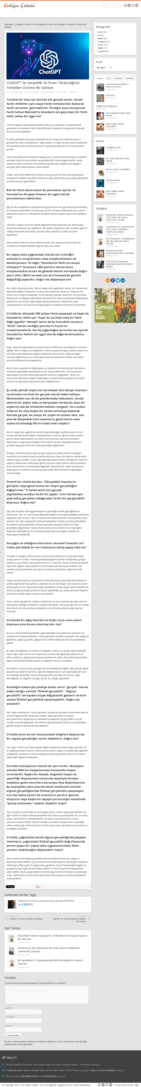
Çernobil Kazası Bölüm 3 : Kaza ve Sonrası (118, 85)
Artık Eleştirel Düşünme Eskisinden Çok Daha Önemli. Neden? (119, 264)
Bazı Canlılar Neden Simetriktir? (115, 125)
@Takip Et (9, 1057)
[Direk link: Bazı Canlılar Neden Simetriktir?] (100, 130)
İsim (7, 1008)
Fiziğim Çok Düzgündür (106, 106)
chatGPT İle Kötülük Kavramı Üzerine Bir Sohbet (69, 919)
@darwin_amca (15, 1070)
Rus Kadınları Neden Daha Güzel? (118, 114)
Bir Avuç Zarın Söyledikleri (118, 169)
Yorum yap (61, 92)
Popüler (100, 78)
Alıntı (100, 32)
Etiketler (129, 78)
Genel (100, 44)
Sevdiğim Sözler (113, 147)
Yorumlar (118, 78)
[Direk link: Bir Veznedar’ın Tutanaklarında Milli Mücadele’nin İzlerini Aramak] (11, 966)
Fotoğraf (19, 24)
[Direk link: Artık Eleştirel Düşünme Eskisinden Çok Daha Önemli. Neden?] (100, 267)
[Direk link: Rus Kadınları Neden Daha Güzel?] (100, 119)
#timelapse (26, 1076)
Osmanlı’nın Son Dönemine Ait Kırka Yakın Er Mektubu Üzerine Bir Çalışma (120, 229)
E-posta (9, 1016)
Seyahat (101, 51)
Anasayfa (8, 24)
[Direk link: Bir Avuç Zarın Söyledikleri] (100, 175)
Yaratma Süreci (113, 180)
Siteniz (8, 1025)
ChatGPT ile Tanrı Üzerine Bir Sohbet (26, 917)
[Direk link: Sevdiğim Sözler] (100, 153)
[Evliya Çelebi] (19, 7)
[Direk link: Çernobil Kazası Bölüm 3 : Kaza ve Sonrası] (100, 90)
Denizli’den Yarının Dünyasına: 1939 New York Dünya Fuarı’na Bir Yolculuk (120, 217)
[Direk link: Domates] (100, 101)
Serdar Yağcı (17, 92)
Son (108, 78)
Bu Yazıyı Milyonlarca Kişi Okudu (117, 159)
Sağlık (100, 47)
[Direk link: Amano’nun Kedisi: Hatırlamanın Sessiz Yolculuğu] (100, 256)
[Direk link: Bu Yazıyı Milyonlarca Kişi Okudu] (100, 164)
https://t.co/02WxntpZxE (44, 1076)
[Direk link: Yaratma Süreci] (100, 186)
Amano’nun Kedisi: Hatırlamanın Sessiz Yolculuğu (120, 251)
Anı (99, 35)
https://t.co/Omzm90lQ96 (102, 1070)
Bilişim (100, 38)
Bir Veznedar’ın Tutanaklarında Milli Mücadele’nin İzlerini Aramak (120, 241)
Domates (110, 95)
